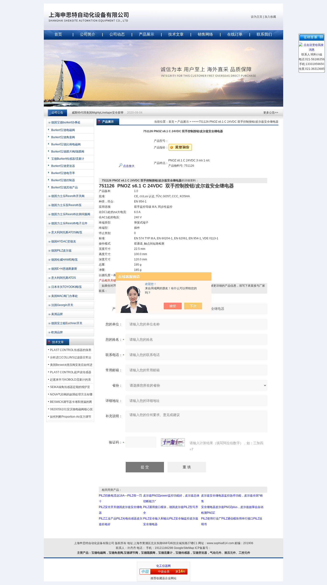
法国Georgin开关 (62, 305)
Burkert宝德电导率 (63, 173)
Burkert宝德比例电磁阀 (66, 144)
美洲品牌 (57, 314)
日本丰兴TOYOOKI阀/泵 (66, 287)
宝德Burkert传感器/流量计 (67, 158)
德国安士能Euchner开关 (66, 323)
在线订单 (234, 34)
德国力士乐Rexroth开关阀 (68, 196)
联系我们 (264, 34)
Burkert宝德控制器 (63, 180)
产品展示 (146, 34)
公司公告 (57, 112)
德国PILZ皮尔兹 (61, 250)
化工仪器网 (163, 566)
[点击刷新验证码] (173, 442)
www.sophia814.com (220, 543)
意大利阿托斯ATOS (63, 277)
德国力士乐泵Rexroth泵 (66, 205)
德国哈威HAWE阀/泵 (64, 259)
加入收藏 (270, 16)
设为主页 (256, 16)
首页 (58, 34)
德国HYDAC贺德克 (63, 241)
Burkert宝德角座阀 (63, 137)
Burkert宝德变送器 (63, 166)
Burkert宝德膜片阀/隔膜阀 (67, 151)
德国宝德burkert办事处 (65, 122)
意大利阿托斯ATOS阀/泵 (66, 232)
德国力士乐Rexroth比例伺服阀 (70, 214)
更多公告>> (270, 112)
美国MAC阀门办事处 (64, 296)
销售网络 (205, 34)
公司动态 (117, 34)
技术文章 (176, 34)
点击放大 (128, 166)
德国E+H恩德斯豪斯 (64, 268)
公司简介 (87, 34)
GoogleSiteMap (184, 548)
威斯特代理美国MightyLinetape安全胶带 (98, 112)
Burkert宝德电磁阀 (63, 130)
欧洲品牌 (57, 332)
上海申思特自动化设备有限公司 (96, 17)
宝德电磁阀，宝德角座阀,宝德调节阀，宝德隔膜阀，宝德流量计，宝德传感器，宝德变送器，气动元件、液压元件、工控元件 (170, 552)
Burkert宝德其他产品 (64, 187)
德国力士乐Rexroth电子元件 (69, 223)
